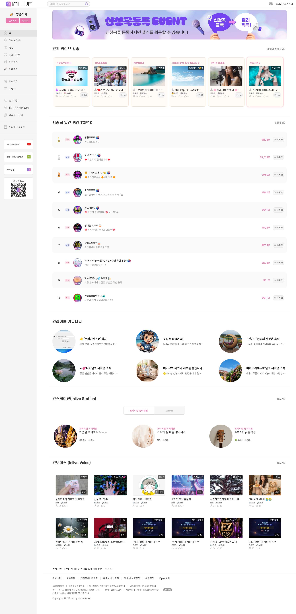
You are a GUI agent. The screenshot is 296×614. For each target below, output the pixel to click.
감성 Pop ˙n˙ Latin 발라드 (188, 90)
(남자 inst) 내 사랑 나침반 (146, 542)
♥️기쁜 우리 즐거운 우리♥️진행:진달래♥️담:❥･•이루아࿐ (111, 90)
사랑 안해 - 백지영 (142, 499)
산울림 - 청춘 (101, 499)
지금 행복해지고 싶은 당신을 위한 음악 (103, 282)
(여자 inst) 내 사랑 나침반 (262, 542)
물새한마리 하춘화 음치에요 (70, 499)
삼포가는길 (255, 62)
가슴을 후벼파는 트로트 (93, 432)
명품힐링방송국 (92, 141)
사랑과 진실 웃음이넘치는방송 (99, 300)
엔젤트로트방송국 (93, 295)
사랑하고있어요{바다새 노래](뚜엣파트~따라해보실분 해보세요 (226, 499)
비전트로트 (139, 62)
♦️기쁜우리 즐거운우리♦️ (97, 159)
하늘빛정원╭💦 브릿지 (96, 278)
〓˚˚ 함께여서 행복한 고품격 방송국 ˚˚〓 (103, 194)
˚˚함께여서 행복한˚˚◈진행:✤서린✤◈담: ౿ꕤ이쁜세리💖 (149, 90)
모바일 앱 (10, 169)
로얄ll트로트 (101, 62)
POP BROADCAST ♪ (95, 265)
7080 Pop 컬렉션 (245, 432)
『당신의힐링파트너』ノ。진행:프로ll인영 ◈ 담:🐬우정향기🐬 (266, 90)
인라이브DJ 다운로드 (15, 157)
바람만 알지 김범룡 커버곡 (69, 542)
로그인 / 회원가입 (284, 3)
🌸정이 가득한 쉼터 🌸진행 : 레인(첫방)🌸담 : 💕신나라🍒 (227, 90)
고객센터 (167, 589)
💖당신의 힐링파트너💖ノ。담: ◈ (101, 212)
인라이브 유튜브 (13, 144)
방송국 (25, 20)
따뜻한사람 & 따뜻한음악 (96, 247)
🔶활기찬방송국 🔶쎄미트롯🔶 (99, 177)
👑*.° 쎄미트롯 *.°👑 (95, 172)
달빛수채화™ (90, 243)
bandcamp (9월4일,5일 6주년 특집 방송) (193, 62)
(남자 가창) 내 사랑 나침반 (185, 542)
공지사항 (57, 569)
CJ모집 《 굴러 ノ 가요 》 (72, 90)
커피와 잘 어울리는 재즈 (171, 432)
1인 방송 (12, 20)
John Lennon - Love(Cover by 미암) (110, 542)
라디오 (84, 94)
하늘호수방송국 (64, 62)
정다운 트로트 (218, 62)
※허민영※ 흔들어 (181, 499)
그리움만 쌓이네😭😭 (260, 499)
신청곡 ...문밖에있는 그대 (223, 542)
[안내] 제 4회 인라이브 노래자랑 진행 (83, 569)
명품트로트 (89, 137)
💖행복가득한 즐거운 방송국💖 (99, 229)
